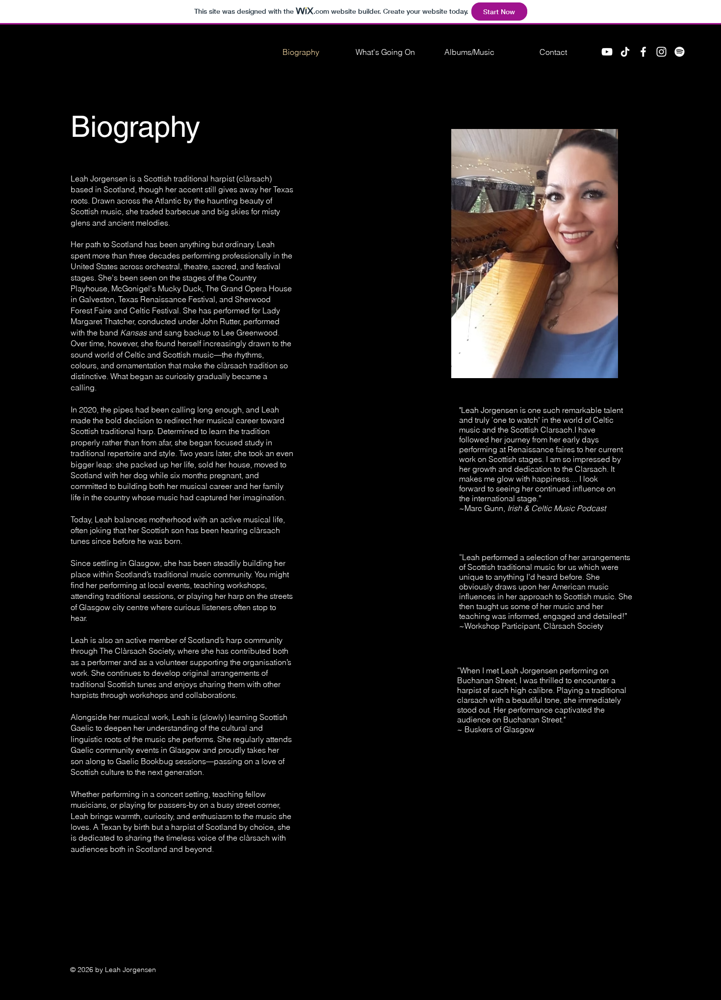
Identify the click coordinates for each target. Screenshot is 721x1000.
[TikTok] (625, 51)
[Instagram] (661, 51)
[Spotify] (679, 51)
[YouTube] (607, 51)
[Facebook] (643, 51)
